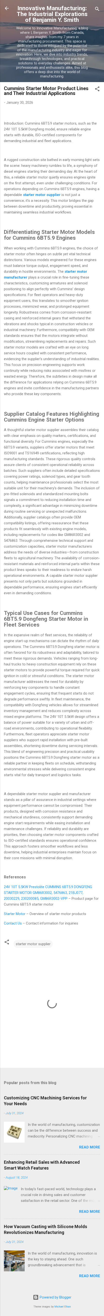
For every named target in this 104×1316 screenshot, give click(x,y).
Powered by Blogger (55, 1297)
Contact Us (13, 923)
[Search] (97, 9)
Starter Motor (14, 914)
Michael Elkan (62, 1306)
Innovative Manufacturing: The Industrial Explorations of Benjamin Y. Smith (52, 14)
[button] (97, 89)
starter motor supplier (33, 944)
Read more (89, 1147)
